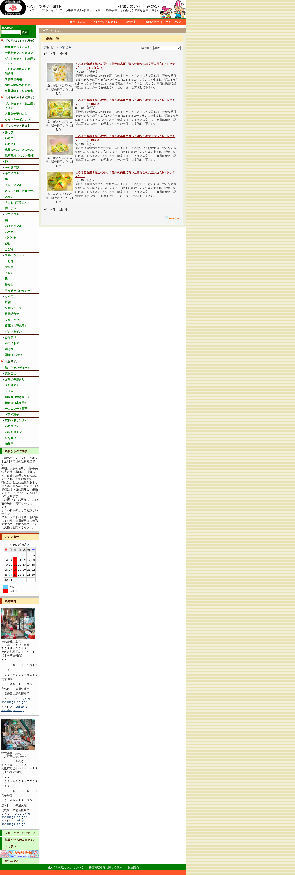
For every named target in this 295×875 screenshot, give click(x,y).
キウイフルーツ (15, 173)
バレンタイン (13, 331)
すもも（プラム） (16, 202)
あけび (9, 132)
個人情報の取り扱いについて (65, 867)
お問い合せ (152, 21)
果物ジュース (13, 308)
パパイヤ (10, 237)
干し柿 (9, 261)
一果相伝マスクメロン (19, 52)
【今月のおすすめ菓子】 (20, 97)
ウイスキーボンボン (17, 119)
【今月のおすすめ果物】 (20, 40)
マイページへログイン (105, 21)
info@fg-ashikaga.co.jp (15, 708)
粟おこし (10, 373)
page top (174, 218)
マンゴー (10, 267)
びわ (8, 243)
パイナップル (13, 226)
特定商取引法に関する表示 (105, 867)
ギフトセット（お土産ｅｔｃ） (20, 61)
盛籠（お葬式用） (16, 325)
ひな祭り (10, 337)
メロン (9, 272)
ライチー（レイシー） (19, 290)
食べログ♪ (11, 860)
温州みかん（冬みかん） (20, 149)
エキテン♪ (11, 846)
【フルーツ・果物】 (17, 125)
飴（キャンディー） (17, 367)
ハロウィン (12, 426)
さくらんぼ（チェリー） (20, 190)
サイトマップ (173, 21)
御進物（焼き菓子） (17, 397)
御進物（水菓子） (16, 402)
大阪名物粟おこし (16, 113)
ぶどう (9, 249)
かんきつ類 (12, 167)
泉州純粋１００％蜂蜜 (19, 90)
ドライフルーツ (15, 214)
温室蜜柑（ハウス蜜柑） (20, 155)
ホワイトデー (13, 343)
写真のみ (65, 47)
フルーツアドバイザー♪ (20, 833)
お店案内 (133, 867)
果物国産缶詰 (13, 79)
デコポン (10, 208)
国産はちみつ (13, 354)
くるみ (9, 390)
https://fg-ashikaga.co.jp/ (16, 700)
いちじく (10, 144)
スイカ (9, 196)
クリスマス (12, 385)
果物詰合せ (12, 313)
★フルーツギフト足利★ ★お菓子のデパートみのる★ (93, 6)
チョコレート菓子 (16, 408)
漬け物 (9, 349)
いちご (9, 138)
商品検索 (7, 28)
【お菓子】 (12, 361)
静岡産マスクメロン (17, 47)
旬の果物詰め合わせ (17, 85)
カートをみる (77, 21)
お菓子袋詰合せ (15, 379)
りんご (9, 296)
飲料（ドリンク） (16, 420)
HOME (44, 30)
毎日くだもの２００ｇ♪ (20, 839)
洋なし (9, 284)
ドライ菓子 (12, 414)
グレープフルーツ (16, 185)
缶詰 (8, 302)
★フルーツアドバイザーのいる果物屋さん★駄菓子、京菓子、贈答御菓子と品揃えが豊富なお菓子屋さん (95, 10)
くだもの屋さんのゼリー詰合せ (20, 71)
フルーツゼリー (15, 319)
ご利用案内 (131, 21)
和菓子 (9, 443)
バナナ (9, 231)
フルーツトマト (15, 255)
